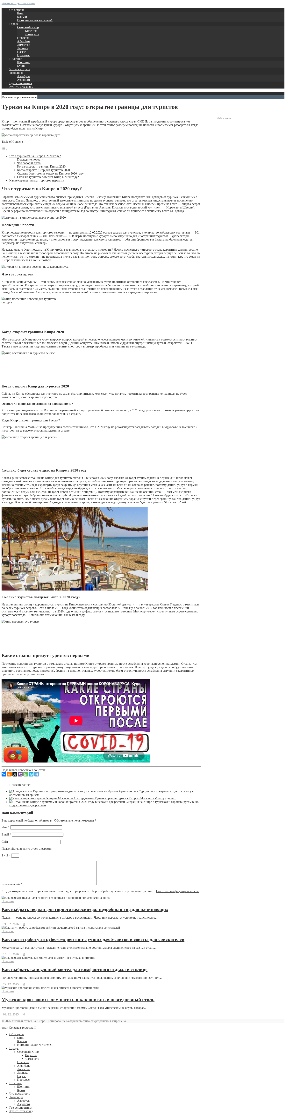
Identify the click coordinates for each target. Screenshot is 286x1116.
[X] (14, 774)
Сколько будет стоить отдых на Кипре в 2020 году (50, 173)
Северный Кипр (28, 27)
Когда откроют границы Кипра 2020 (41, 166)
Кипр (20, 13)
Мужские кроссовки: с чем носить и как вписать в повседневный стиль (78, 999)
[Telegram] (36, 774)
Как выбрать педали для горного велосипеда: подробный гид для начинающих (85, 909)
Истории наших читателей (35, 20)
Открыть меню (12, 93)
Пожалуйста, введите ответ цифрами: (27, 848)
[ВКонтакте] (4, 774)
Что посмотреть (19, 69)
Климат (22, 16)
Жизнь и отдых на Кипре (18, 3)
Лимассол (23, 44)
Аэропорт (23, 79)
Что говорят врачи (29, 163)
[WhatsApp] (25, 774)
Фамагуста (32, 34)
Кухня (21, 65)
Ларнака (22, 48)
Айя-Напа (23, 41)
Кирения (31, 30)
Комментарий (12, 884)
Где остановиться (20, 83)
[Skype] (31, 774)
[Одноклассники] (9, 774)
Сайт (5, 841)
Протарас (23, 55)
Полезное (15, 58)
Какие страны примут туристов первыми (36, 180)
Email (6, 834)
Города (13, 23)
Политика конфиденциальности (177, 891)
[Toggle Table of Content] (4, 149)
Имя (6, 827)
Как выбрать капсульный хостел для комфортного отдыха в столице (74, 969)
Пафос (21, 51)
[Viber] (20, 774)
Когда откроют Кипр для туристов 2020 (43, 170)
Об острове (16, 9)
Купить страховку (21, 86)
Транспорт (16, 72)
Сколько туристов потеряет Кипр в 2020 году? (48, 177)
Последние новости (30, 159)
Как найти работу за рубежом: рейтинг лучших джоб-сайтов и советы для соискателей (93, 939)
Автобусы (23, 76)
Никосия (23, 37)
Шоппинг (23, 62)
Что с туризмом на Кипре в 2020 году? (35, 156)
